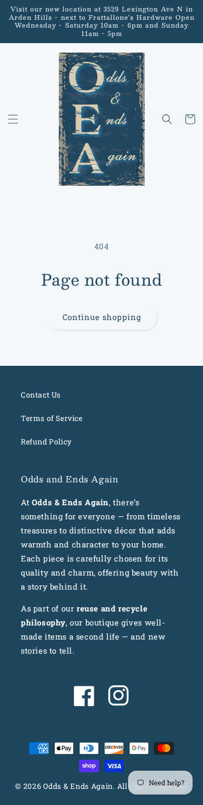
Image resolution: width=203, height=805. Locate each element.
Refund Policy (46, 441)
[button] (13, 119)
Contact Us (41, 395)
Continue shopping (101, 317)
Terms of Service (52, 418)
